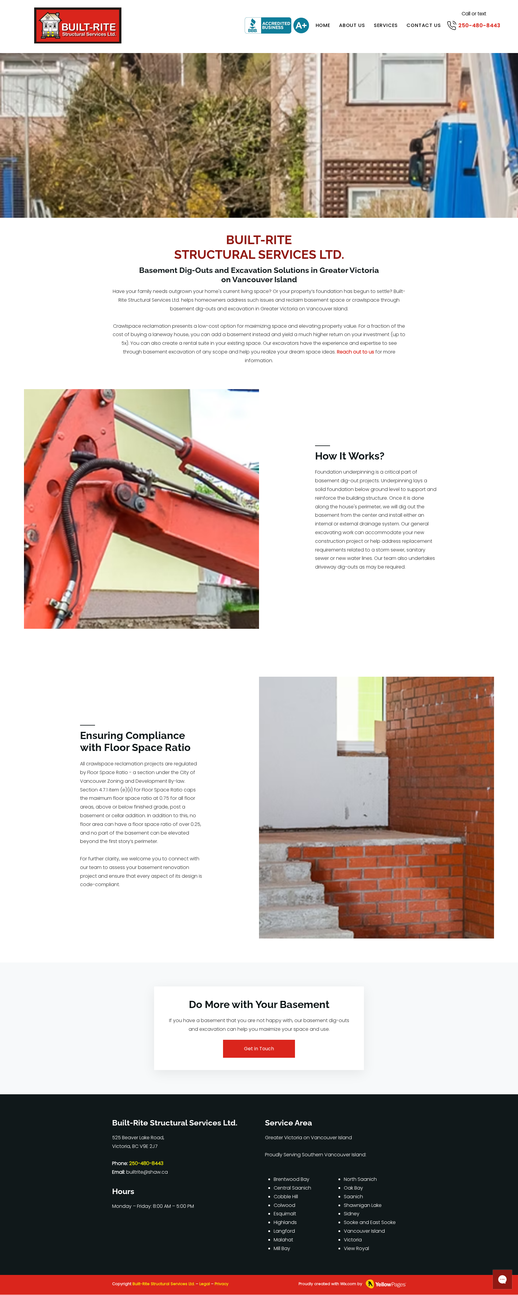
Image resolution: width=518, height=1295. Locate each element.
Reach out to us (355, 351)
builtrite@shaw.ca (147, 1172)
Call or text (474, 13)
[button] (386, 25)
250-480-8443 (479, 25)
